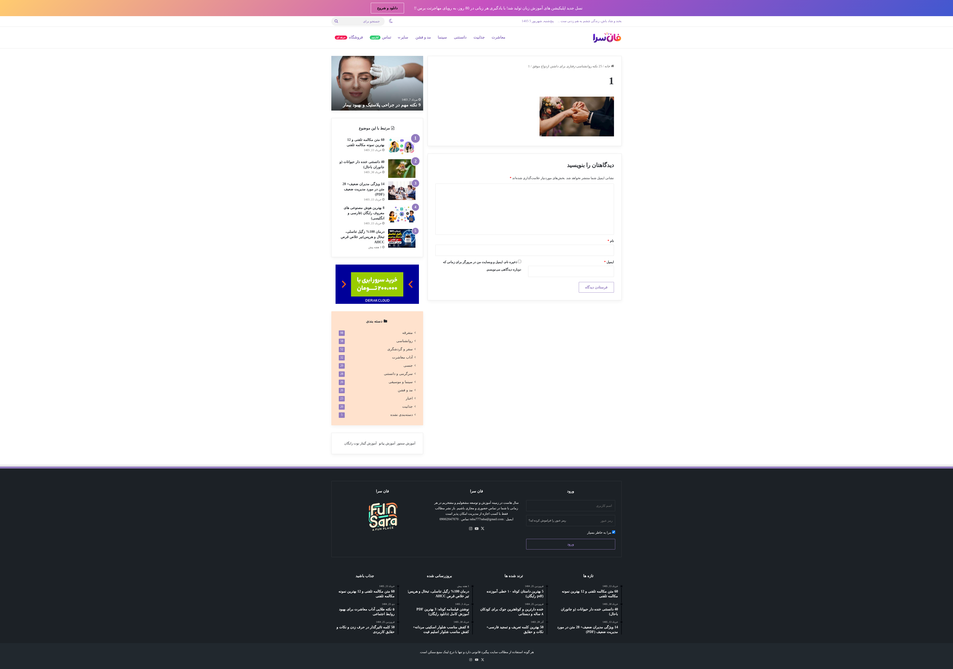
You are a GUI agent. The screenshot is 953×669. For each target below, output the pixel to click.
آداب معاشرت (402, 357)
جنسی (408, 365)
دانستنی (460, 37)
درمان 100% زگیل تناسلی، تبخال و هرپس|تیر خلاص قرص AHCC (362, 237)
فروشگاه (350, 37)
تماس (381, 37)
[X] (482, 529)
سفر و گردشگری (400, 349)
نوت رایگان (351, 443)
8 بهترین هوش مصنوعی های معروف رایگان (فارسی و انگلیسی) (364, 213)
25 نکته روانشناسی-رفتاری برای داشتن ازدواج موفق (567, 66)
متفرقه (407, 333)
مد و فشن (423, 37)
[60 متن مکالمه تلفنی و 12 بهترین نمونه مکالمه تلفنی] (401, 146)
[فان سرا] (607, 37)
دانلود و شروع (387, 8)
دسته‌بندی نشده (401, 415)
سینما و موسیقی (401, 382)
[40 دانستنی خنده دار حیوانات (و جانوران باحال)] (401, 168)
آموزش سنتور (406, 443)
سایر (404, 37)
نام (611, 241)
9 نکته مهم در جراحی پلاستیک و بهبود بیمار (382, 104)
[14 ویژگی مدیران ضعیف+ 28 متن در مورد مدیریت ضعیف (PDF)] (401, 190)
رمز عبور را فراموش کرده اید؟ (547, 520)
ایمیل (609, 262)
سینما (442, 37)
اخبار (409, 398)
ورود (570, 544)
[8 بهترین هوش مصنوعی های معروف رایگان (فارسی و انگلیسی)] (401, 214)
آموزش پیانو (387, 443)
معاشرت (498, 37)
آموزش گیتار (368, 443)
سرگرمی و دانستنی (398, 374)
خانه (608, 66)
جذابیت (479, 37)
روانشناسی (404, 341)
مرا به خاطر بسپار (599, 532)
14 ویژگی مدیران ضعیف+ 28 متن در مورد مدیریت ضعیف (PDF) (363, 189)
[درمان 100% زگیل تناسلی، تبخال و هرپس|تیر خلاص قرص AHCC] (401, 238)
